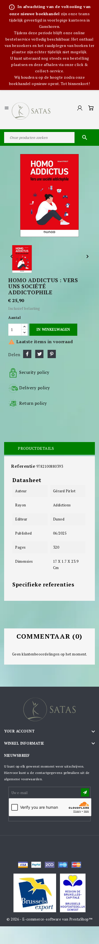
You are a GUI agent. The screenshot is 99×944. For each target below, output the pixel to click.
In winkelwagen (53, 329)
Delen (27, 354)
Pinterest (52, 354)
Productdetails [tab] (36, 448)
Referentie (23, 466)
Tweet (39, 354)
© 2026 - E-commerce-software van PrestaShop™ (49, 919)
